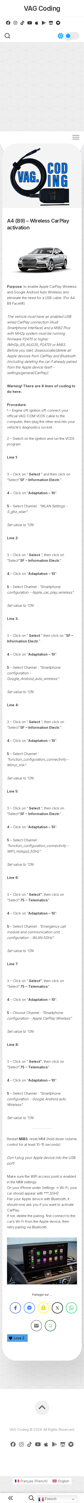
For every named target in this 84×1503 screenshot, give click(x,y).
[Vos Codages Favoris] (58, 23)
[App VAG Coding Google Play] (44, 23)
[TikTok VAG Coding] (22, 23)
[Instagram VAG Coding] (15, 23)
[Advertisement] (42, 87)
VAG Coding (42, 8)
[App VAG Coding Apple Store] (36, 23)
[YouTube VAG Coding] (29, 23)
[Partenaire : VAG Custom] (51, 23)
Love (19, 1338)
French (50, 1499)
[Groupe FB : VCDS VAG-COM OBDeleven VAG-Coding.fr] (8, 23)
